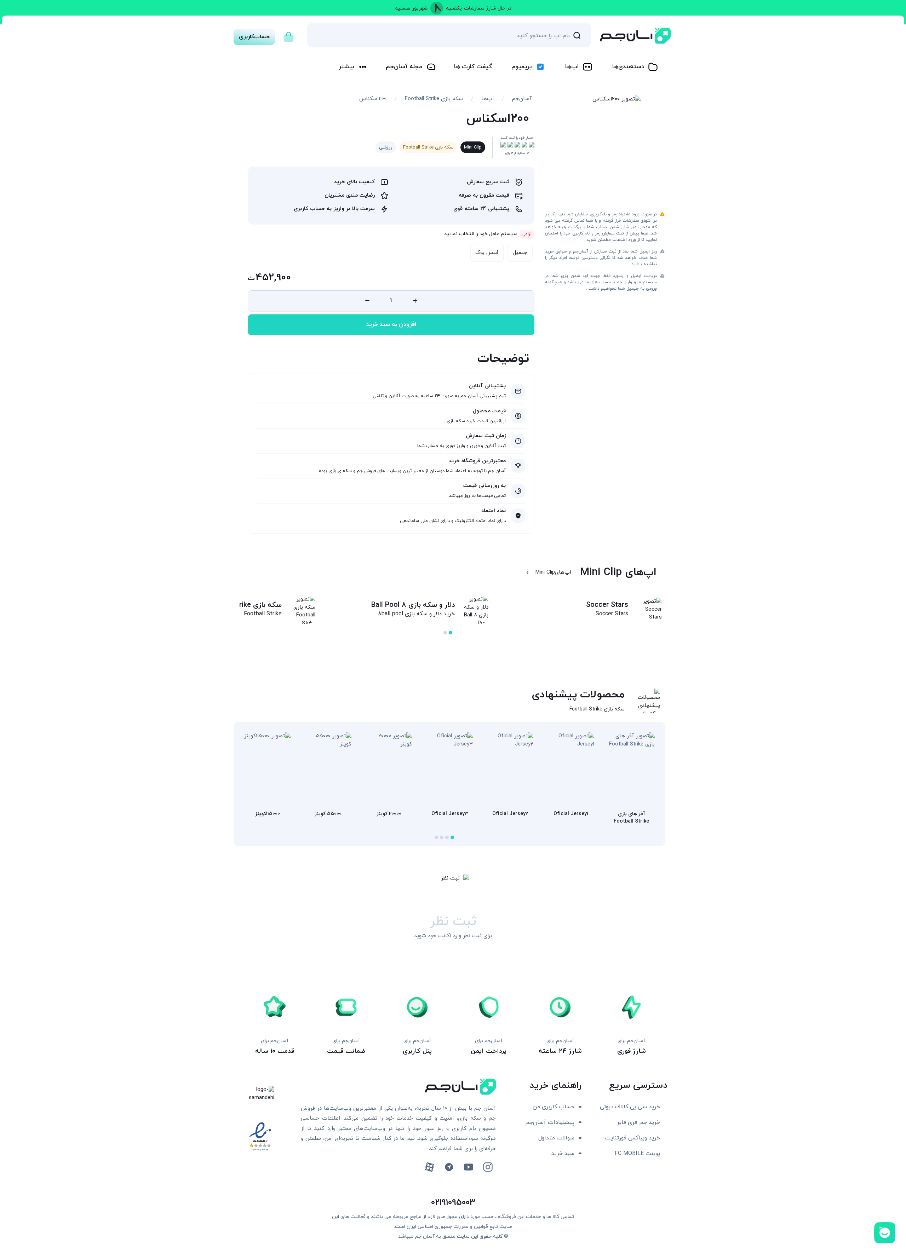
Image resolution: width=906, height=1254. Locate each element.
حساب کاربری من (553, 1107)
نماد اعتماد (493, 511)
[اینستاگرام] (488, 1167)
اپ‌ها (572, 67)
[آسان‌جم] (635, 36)
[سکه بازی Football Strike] (301, 611)
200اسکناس (372, 99)
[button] (450, 632)
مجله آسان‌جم (404, 67)
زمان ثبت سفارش (486, 436)
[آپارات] (429, 1167)
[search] (577, 35)
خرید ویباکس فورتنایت (632, 1138)
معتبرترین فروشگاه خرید (477, 461)
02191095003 (453, 1203)
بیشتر (346, 67)
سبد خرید (562, 1153)
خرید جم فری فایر (638, 1122)
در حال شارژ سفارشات (487, 8)
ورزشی (385, 147)
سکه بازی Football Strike (434, 99)
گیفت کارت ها (473, 67)
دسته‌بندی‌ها (628, 67)
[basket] (288, 35)
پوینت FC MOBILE (637, 1153)
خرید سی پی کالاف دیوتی (630, 1107)
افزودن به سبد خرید (391, 324)
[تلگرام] (449, 1167)
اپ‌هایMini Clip (553, 572)
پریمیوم (521, 67)
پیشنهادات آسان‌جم (549, 1122)
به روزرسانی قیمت (484, 485)
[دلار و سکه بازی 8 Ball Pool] (474, 611)
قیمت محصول (489, 411)
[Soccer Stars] (647, 610)
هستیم (402, 8)
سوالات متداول (556, 1138)
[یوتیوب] (468, 1167)
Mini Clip (473, 147)
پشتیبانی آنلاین (487, 386)
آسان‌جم (522, 99)
